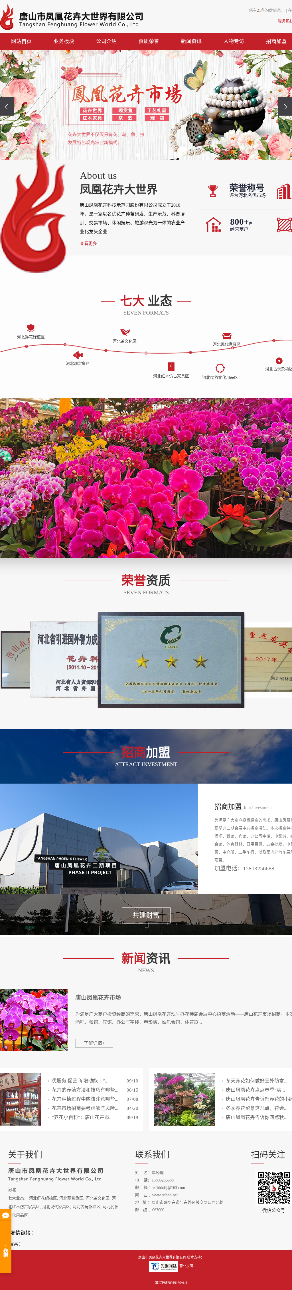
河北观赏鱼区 (71, 1198)
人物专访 (234, 41)
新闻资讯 (191, 41)
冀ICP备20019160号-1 (171, 1283)
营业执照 (186, 1266)
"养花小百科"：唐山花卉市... (95, 1117)
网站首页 (21, 41)
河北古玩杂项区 (86, 1207)
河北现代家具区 (56, 1207)
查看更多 (88, 243)
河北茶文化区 (98, 1198)
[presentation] (7, 106)
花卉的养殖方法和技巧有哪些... (95, 1090)
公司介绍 (106, 41)
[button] (138, 155)
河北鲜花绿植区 (43, 1198)
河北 (12, 1190)
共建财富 (146, 915)
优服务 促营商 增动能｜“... (95, 1081)
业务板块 (64, 41)
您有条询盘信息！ (267, 10)
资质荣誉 (149, 41)
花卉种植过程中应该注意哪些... (95, 1099)
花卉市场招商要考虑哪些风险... (95, 1108)
